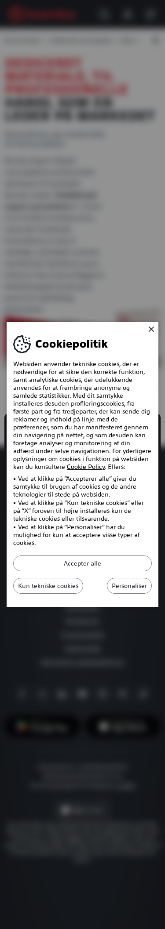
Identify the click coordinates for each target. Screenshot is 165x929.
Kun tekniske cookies (48, 585)
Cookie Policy (86, 466)
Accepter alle (82, 563)
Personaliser (129, 585)
